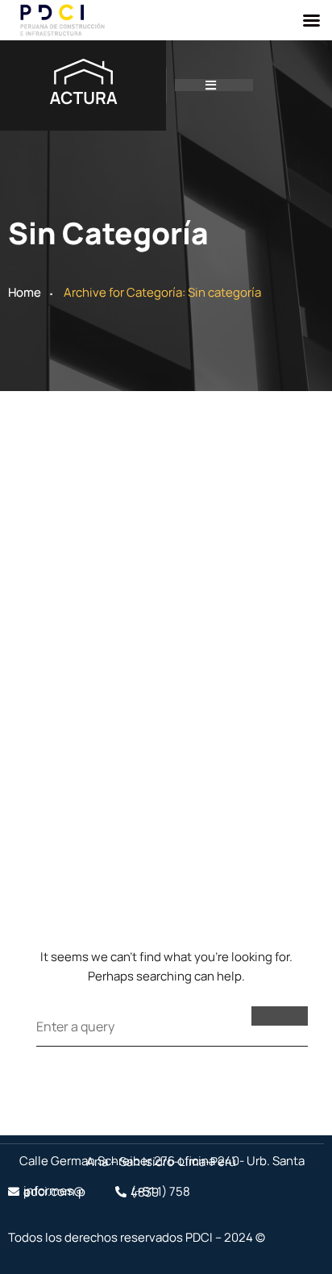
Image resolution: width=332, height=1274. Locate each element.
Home (24, 292)
